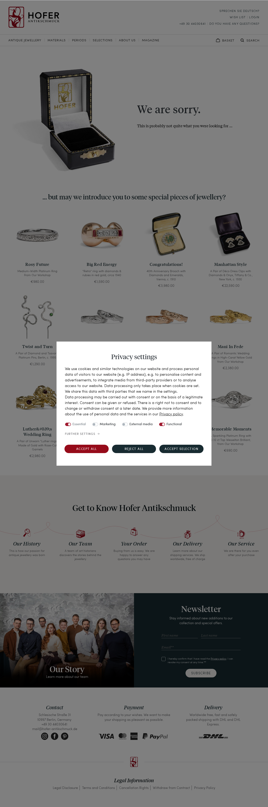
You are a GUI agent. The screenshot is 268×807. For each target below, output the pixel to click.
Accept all (86, 449)
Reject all (134, 449)
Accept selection (181, 449)
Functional (174, 424)
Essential (79, 424)
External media (141, 424)
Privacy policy (171, 413)
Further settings (80, 434)
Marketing (108, 424)
